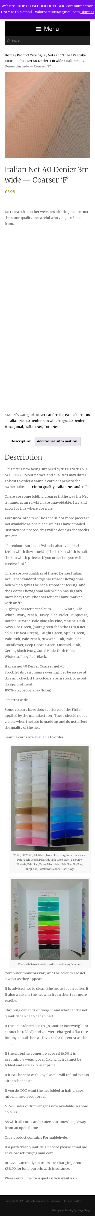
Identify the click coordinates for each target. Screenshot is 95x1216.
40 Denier (76, 421)
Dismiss (87, 12)
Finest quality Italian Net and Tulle (60, 487)
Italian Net (33, 427)
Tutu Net (51, 427)
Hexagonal (14, 427)
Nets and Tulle (59, 55)
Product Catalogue (31, 55)
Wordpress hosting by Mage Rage (71, 1210)
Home (9, 55)
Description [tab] (20, 441)
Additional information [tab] (57, 441)
